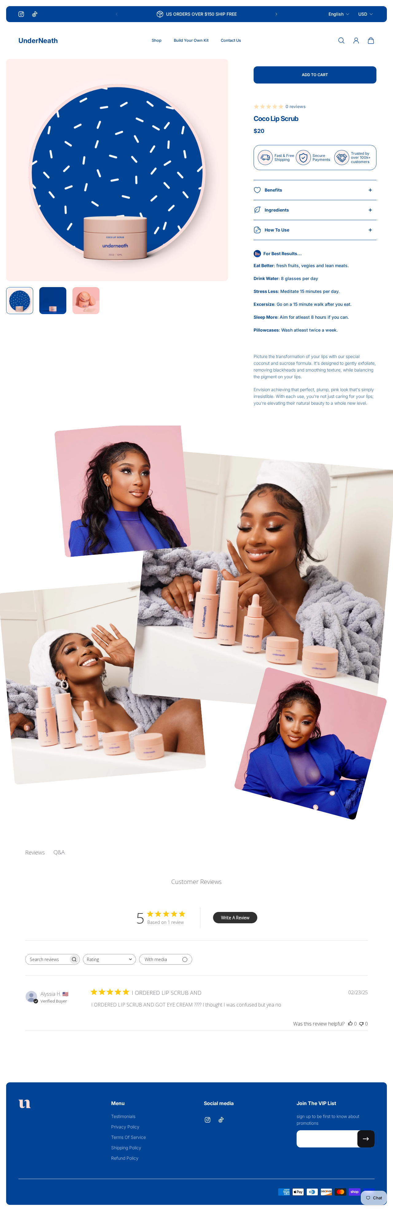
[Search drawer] (341, 40)
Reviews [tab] (35, 852)
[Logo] (24, 1105)
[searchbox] (46, 959)
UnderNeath (38, 41)
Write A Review (235, 918)
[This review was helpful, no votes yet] (350, 1023)
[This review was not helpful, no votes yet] (361, 1023)
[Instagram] (21, 14)
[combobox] (109, 959)
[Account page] (356, 40)
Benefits (273, 190)
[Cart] (371, 40)
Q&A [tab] (59, 852)
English (336, 14)
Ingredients (277, 209)
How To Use (277, 229)
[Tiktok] (34, 14)
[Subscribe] (366, 1138)
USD (362, 14)
